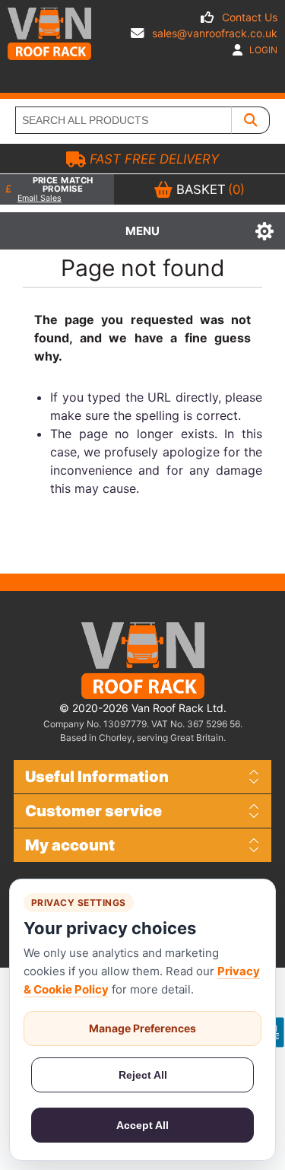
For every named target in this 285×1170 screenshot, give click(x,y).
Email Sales (39, 198)
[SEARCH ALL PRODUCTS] (251, 120)
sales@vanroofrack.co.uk (214, 33)
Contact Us (249, 17)
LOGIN (262, 50)
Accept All (142, 1125)
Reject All (143, 1075)
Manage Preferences (142, 1028)
